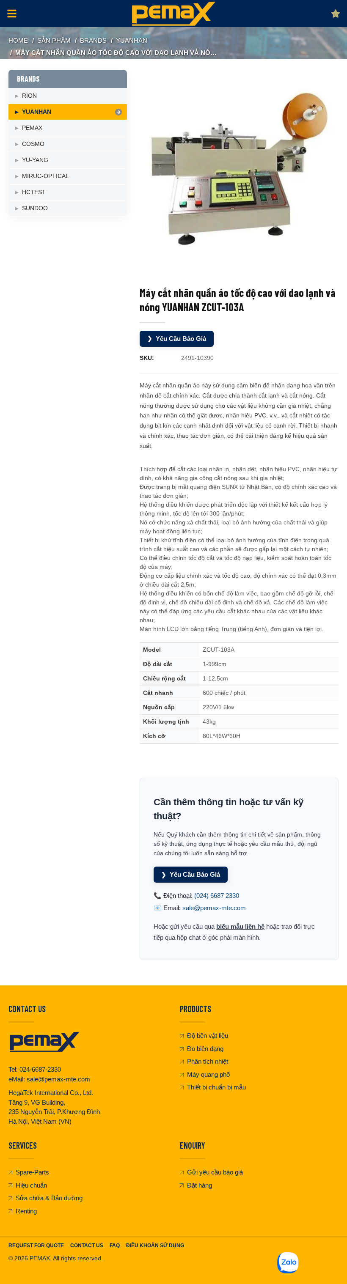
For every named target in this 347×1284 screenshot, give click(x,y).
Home (18, 40)
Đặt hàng (199, 1185)
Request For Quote (36, 1245)
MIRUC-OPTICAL (45, 176)
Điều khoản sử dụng (155, 1245)
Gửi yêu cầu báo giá (215, 1172)
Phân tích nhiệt (207, 1061)
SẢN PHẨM (54, 40)
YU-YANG (35, 159)
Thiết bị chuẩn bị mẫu (216, 1087)
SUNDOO (35, 208)
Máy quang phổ (208, 1074)
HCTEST (34, 192)
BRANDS (93, 40)
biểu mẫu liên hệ (240, 926)
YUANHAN (131, 40)
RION (29, 95)
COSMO (33, 143)
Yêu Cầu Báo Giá (176, 338)
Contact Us (86, 1245)
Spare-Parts (32, 1172)
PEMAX (32, 127)
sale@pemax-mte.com (214, 907)
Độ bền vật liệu (207, 1035)
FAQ (115, 1245)
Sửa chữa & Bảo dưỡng (49, 1198)
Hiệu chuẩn (31, 1185)
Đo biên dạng (205, 1048)
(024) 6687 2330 (216, 895)
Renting (26, 1211)
